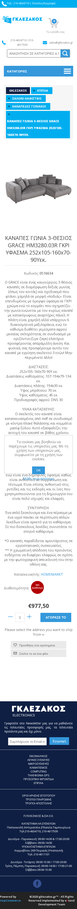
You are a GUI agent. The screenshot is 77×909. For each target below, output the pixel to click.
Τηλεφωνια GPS (38, 775)
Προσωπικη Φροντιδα (39, 779)
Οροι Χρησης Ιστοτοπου (38, 795)
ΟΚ (38, 470)
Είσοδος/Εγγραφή (43, 3)
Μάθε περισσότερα (38, 478)
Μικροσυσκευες (38, 764)
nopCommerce (10, 900)
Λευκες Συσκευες (38, 760)
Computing (39, 771)
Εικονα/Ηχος (38, 756)
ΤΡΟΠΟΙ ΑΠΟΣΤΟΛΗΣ (38, 803)
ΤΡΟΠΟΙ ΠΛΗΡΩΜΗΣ (39, 799)
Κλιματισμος (38, 767)
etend (70, 900)
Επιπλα (38, 783)
